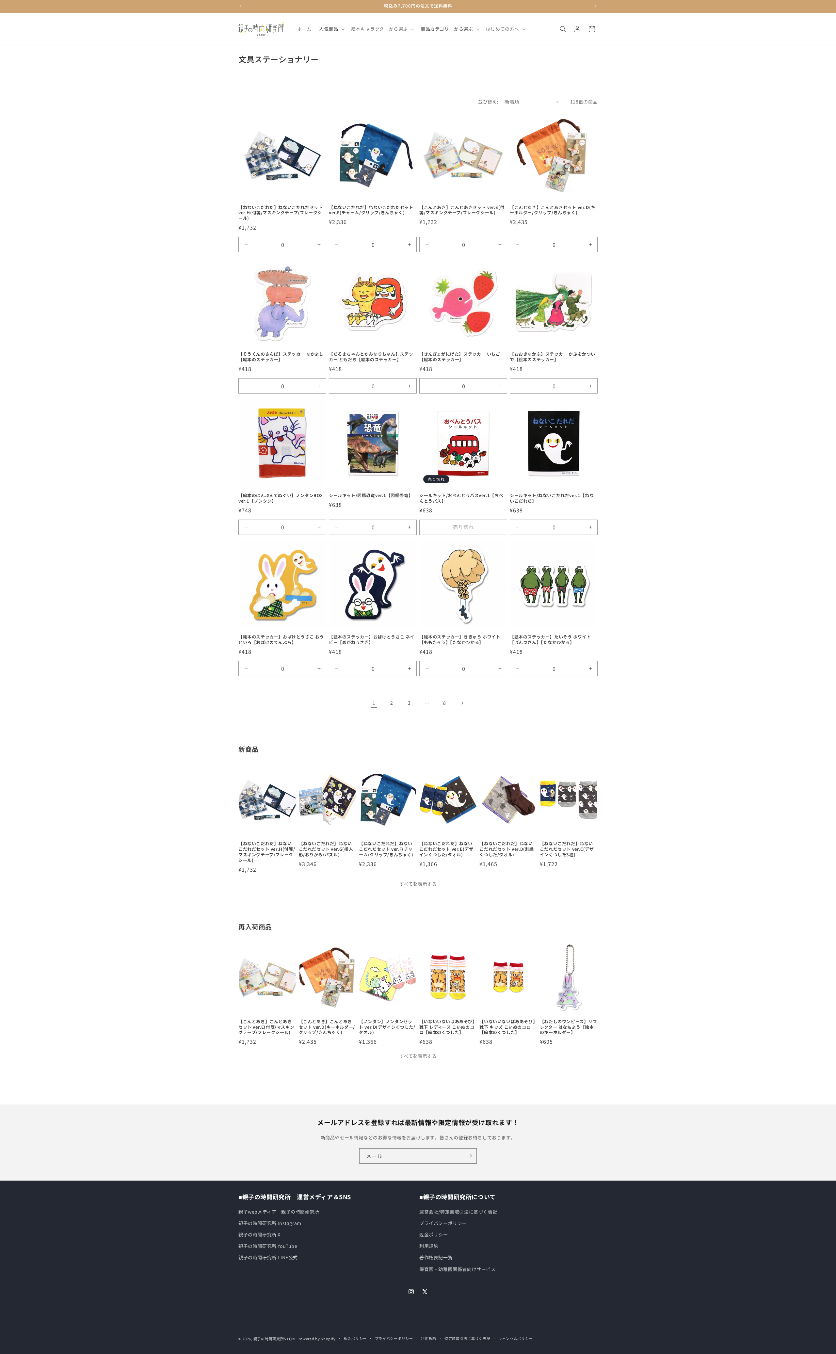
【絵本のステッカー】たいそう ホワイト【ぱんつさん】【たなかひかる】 (550, 639)
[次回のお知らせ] (595, 6)
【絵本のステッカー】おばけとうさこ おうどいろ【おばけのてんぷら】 (281, 639)
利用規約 (428, 1246)
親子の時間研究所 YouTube (267, 1246)
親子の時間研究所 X (259, 1234)
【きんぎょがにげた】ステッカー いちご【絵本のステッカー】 (459, 357)
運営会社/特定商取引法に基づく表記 (458, 1211)
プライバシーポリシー (443, 1223)
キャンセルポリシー (515, 1338)
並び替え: (488, 101)
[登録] (469, 1156)
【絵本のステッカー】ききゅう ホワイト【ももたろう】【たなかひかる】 (459, 639)
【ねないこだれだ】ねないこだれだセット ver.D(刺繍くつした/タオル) (506, 849)
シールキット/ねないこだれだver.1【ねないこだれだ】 (552, 498)
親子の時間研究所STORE (275, 1338)
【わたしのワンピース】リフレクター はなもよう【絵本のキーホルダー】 (568, 1027)
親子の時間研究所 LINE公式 (268, 1257)
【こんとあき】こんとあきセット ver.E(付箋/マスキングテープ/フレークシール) (462, 210)
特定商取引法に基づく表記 (467, 1338)
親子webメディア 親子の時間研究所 (278, 1211)
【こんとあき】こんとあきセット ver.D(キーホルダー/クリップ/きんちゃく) (552, 210)
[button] (331, 29)
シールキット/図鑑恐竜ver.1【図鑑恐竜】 (371, 495)
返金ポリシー (433, 1234)
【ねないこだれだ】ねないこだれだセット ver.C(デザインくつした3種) (567, 849)
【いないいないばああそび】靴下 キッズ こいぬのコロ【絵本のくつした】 (507, 1027)
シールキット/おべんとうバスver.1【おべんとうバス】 (461, 498)
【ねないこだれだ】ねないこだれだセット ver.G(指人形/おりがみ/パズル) (326, 849)
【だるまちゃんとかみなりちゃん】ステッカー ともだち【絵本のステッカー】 (371, 357)
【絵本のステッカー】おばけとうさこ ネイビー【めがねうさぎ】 (371, 639)
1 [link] (374, 703)
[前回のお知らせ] (240, 6)
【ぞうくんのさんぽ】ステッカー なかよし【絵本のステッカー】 (281, 357)
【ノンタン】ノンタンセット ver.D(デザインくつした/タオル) (387, 1027)
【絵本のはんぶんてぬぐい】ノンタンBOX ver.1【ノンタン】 (280, 498)
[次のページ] (462, 703)
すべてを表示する (418, 883)
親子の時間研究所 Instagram (269, 1223)
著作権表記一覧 (436, 1257)
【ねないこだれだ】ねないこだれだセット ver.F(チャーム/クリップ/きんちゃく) (371, 210)
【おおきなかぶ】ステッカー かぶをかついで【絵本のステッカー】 (552, 357)
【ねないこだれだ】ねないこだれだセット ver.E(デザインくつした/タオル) (446, 849)
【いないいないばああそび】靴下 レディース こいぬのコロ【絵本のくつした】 (447, 1027)
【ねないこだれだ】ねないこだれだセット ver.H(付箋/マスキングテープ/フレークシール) (280, 213)
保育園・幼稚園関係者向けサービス (457, 1269)
